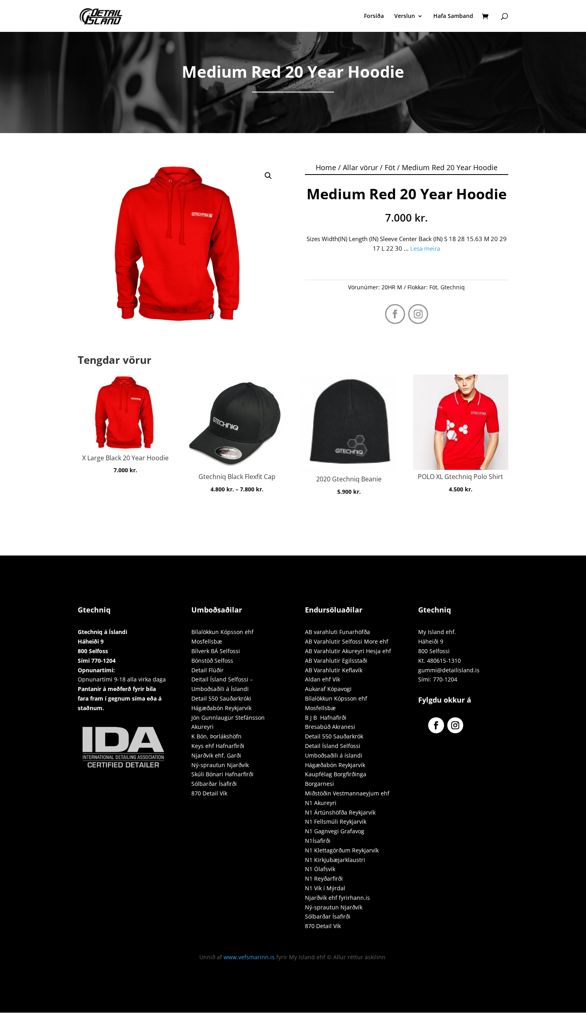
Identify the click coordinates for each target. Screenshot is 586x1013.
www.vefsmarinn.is (249, 957)
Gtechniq (452, 287)
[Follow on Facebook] (395, 314)
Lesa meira (425, 248)
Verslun (404, 16)
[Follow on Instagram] (418, 314)
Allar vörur (360, 167)
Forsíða (374, 16)
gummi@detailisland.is (449, 670)
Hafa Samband (453, 16)
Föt (390, 167)
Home (326, 167)
